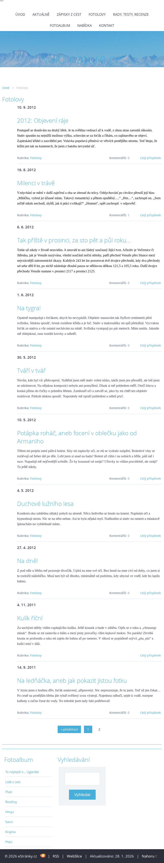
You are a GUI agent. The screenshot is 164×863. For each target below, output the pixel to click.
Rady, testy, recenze (131, 14)
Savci (9, 822)
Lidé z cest (12, 782)
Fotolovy (97, 14)
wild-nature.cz (12, 33)
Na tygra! (29, 308)
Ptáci (8, 842)
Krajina (10, 832)
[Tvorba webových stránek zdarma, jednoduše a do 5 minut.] (43, 855)
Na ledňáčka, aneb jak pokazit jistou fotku (72, 680)
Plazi (8, 792)
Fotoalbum (60, 25)
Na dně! (27, 561)
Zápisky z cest (69, 14)
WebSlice (74, 856)
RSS (56, 856)
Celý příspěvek (150, 158)
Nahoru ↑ (149, 856)
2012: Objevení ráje (42, 120)
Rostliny (11, 802)
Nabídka (84, 25)
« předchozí (69, 729)
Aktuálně (41, 14)
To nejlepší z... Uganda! (22, 772)
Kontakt (106, 25)
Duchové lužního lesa (45, 503)
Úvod (20, 14)
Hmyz (9, 812)
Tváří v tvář (31, 370)
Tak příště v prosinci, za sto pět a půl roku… (74, 240)
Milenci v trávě (36, 183)
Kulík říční (29, 618)
